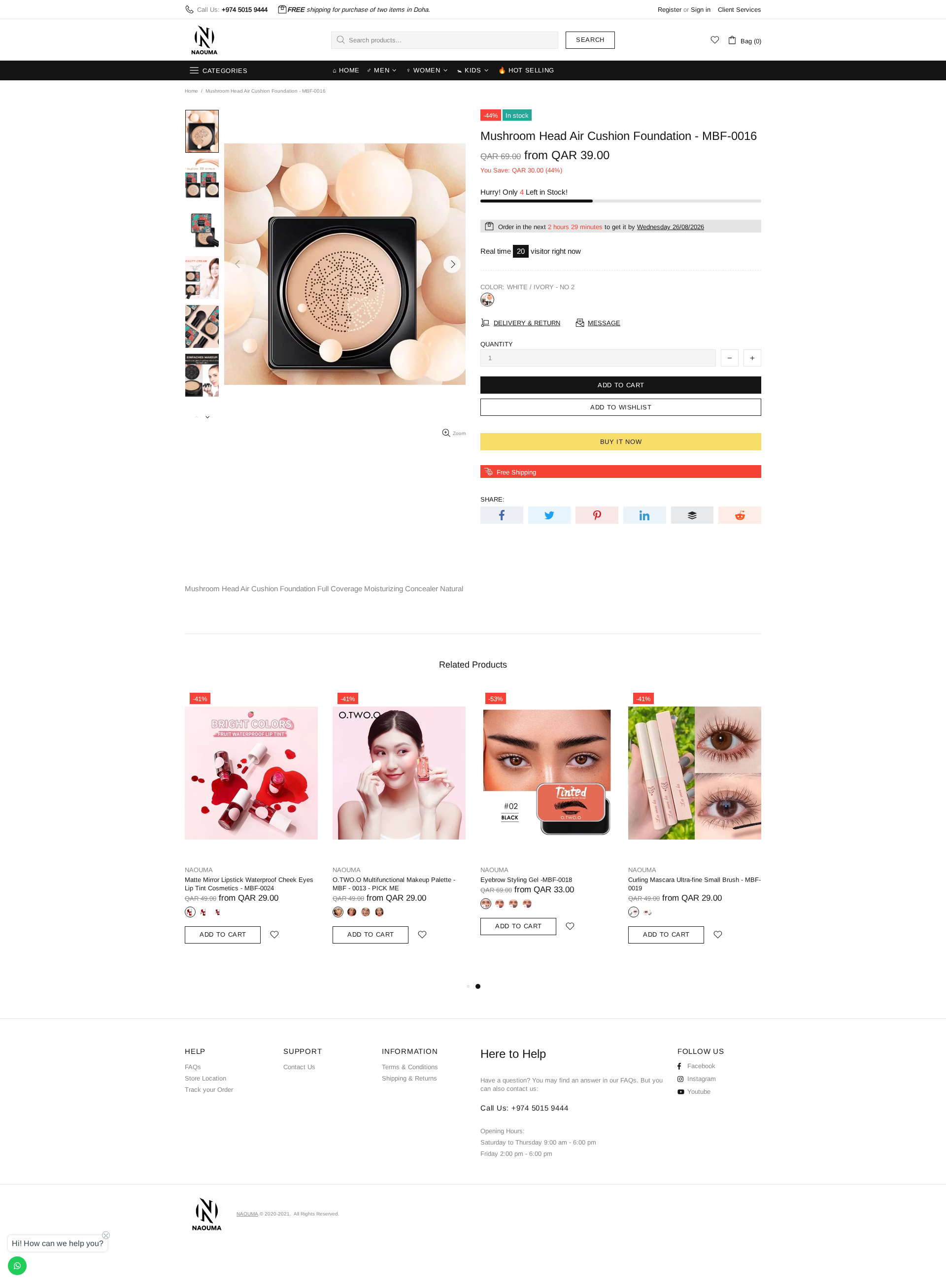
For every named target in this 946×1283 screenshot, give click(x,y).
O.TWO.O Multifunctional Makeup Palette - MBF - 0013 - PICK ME (394, 884)
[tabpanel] (547, 823)
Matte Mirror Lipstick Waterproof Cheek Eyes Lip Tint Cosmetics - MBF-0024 (249, 884)
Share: (492, 499)
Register (669, 9)
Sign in (700, 9)
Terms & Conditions (410, 1067)
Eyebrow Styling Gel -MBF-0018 (526, 879)
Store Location (205, 1078)
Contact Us (299, 1067)
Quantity (496, 344)
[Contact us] (17, 1265)
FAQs (193, 1067)
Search (590, 39)
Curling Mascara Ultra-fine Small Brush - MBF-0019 (694, 884)
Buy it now (621, 441)
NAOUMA (204, 40)
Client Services (739, 9)
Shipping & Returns (409, 1078)
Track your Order (209, 1089)
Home (191, 91)
